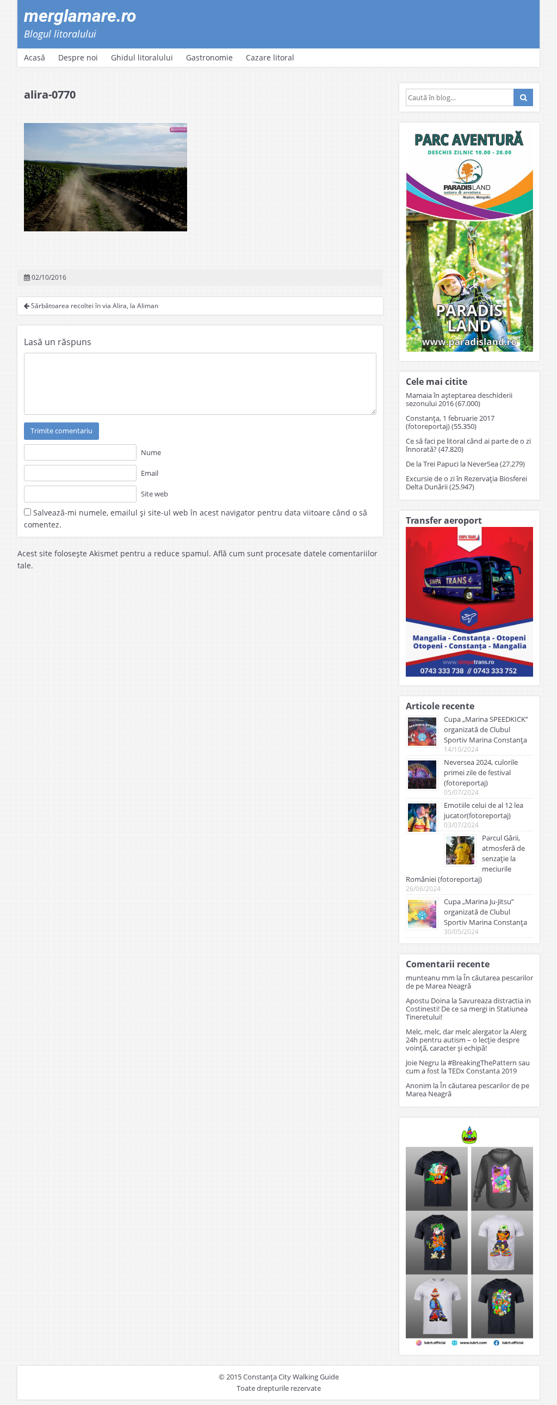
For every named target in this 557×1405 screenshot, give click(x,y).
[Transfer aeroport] (469, 673)
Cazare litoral (270, 57)
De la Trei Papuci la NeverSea (452, 464)
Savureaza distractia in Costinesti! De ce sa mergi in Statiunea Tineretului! (468, 1009)
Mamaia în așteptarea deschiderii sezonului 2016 (459, 399)
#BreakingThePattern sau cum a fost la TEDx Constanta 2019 (468, 1067)
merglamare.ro (80, 15)
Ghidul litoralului (142, 57)
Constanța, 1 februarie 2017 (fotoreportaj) (450, 422)
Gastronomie (209, 57)
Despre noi (78, 57)
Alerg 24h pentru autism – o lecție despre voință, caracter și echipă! (466, 1040)
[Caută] (523, 97)
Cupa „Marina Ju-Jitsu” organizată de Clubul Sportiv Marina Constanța (485, 912)
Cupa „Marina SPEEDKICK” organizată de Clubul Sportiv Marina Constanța (486, 729)
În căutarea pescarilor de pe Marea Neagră (469, 982)
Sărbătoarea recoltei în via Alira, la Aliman (93, 305)
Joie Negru (422, 1062)
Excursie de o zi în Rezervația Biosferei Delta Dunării (466, 483)
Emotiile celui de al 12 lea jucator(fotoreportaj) (483, 810)
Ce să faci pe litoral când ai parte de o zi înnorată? (468, 445)
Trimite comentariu (61, 430)
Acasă (34, 57)
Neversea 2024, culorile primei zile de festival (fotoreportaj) (481, 772)
